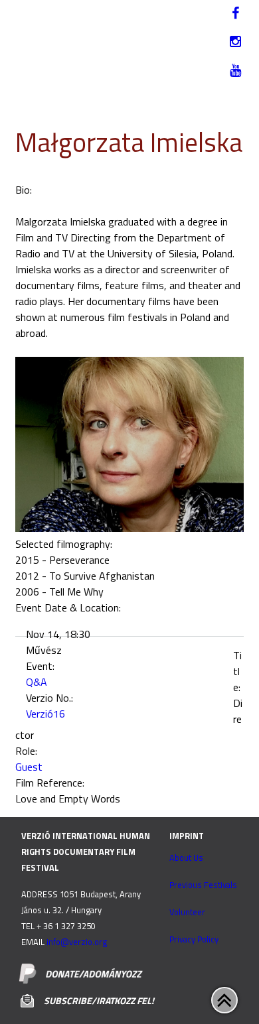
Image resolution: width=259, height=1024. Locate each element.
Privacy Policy (193, 939)
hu (25, 46)
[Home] (128, 35)
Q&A (36, 682)
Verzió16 (45, 714)
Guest (29, 767)
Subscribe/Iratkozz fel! (99, 1000)
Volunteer (187, 912)
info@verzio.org (76, 941)
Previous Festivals (203, 884)
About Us (186, 857)
